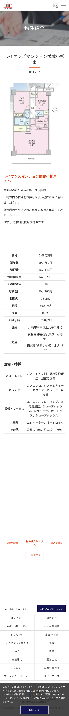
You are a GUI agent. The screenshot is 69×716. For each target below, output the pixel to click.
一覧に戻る (34, 555)
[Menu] (63, 5)
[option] (34, 123)
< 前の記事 (12, 543)
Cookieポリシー (47, 698)
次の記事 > (57, 543)
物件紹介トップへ (34, 542)
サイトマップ (52, 676)
